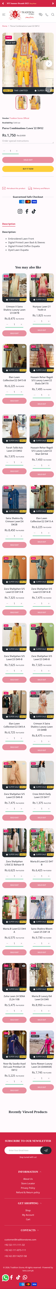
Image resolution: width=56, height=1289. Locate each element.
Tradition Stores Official (19, 118)
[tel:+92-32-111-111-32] (47, 14)
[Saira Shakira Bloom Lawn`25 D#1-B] (42, 910)
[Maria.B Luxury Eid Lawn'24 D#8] (42, 977)
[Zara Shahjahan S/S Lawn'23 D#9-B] (14, 637)
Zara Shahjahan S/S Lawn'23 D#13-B (14, 590)
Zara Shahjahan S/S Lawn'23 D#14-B (41, 590)
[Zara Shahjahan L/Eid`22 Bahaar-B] (14, 842)
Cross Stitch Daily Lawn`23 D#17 (42, 796)
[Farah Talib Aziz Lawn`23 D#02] (14, 428)
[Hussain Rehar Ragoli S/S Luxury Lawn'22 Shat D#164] (42, 428)
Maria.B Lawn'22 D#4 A (14, 930)
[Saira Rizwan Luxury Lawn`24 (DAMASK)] (42, 1044)
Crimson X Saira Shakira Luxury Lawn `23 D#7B (14, 309)
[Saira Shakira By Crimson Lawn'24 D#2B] (14, 499)
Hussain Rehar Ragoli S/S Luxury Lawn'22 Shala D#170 (41, 380)
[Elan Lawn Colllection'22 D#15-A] (42, 499)
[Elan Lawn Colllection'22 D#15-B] (14, 358)
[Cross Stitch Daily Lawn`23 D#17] (42, 775)
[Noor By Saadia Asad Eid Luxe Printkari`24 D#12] (14, 1044)
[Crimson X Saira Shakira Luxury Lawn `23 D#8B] (42, 704)
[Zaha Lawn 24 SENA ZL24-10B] (14, 977)
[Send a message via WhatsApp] (5, 1278)
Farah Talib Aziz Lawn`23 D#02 (14, 449)
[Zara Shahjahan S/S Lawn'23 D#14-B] (42, 570)
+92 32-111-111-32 (14, 1244)
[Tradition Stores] (21, 14)
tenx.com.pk (28, 1270)
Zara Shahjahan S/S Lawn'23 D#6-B (14, 796)
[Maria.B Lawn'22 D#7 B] (42, 842)
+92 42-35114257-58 (15, 1256)
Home (4, 26)
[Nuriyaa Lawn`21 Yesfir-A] (42, 287)
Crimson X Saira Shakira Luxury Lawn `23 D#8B (42, 726)
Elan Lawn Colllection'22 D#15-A (41, 520)
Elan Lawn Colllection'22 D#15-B (14, 379)
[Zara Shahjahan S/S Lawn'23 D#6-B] (14, 775)
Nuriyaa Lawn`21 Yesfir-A (42, 308)
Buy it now (28, 169)
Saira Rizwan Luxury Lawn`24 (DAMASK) (41, 1065)
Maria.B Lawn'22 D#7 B (41, 863)
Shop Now (42, 3)
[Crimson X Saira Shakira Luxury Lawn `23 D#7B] (14, 287)
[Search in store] (53, 14)
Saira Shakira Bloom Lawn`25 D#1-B (41, 930)
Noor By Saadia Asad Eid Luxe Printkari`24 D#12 (14, 1066)
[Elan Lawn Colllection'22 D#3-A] (14, 704)
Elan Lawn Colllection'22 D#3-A (14, 725)
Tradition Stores (17, 1267)
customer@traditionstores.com (20, 1239)
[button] (2, 3)
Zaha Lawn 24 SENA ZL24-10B (14, 998)
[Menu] (4, 14)
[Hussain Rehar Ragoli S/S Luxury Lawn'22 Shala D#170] (42, 358)
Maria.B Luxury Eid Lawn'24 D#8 (42, 998)
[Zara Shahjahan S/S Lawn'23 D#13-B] (14, 570)
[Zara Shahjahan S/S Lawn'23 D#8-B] (42, 637)
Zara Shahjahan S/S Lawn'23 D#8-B (41, 658)
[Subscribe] (46, 1150)
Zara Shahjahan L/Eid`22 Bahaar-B (14, 863)
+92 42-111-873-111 (15, 1250)
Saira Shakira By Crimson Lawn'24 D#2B (14, 521)
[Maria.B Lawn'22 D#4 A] (14, 910)
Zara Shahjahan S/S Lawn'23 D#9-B (14, 658)
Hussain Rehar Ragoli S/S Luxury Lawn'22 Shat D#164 (41, 450)
